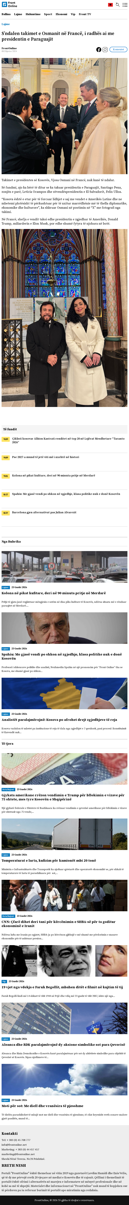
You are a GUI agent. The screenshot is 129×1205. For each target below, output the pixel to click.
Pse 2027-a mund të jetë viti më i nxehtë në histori (45, 457)
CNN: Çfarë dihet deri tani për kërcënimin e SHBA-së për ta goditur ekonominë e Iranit (59, 924)
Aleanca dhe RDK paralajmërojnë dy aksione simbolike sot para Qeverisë (63, 1045)
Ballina (6, 14)
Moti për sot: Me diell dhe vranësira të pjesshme (42, 1106)
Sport (48, 14)
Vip (73, 14)
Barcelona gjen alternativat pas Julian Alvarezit (44, 512)
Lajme (18, 14)
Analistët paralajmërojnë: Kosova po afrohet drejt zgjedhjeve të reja (59, 720)
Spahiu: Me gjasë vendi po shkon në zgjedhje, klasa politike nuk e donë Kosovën (66, 494)
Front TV (85, 14)
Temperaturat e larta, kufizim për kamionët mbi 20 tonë (49, 861)
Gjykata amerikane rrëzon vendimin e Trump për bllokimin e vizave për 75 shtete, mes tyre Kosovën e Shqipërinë (63, 797)
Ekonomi (61, 14)
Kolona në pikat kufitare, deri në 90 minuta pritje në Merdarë (53, 475)
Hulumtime (33, 14)
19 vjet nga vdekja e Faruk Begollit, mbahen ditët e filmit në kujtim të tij (62, 987)
